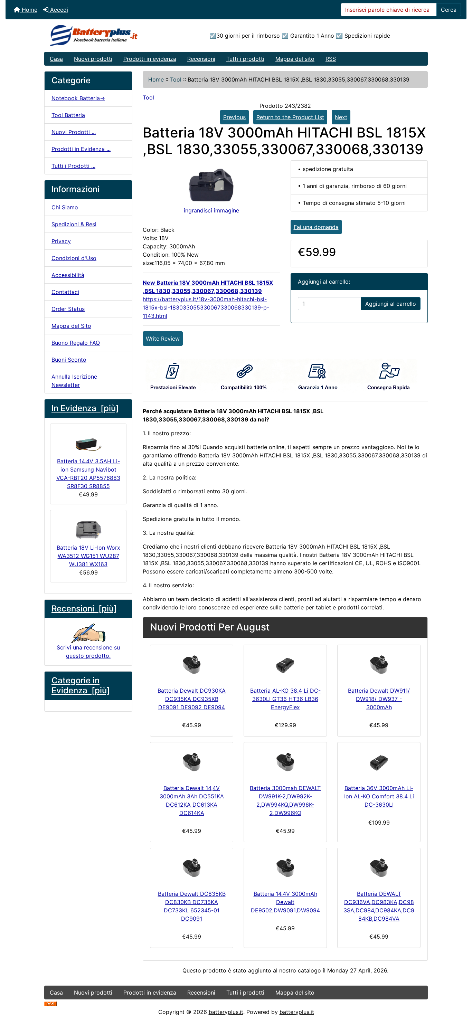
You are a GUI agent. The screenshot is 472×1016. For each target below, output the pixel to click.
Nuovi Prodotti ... (73, 132)
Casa (56, 58)
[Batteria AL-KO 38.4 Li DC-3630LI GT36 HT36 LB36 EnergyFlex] (285, 664)
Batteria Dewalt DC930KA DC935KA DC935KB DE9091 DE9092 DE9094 (192, 699)
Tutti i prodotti (245, 58)
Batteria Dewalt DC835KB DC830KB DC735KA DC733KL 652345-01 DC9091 (192, 906)
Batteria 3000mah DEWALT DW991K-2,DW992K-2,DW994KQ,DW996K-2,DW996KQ (285, 800)
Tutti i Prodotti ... (73, 165)
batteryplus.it (226, 1011)
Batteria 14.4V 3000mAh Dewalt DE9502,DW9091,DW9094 (285, 902)
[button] (459, 981)
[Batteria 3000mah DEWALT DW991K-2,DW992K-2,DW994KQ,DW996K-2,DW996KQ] (285, 762)
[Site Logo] (108, 35)
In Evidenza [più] (85, 408)
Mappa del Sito (71, 325)
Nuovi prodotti (93, 58)
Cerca (448, 9)
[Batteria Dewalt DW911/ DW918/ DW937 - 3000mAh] (379, 664)
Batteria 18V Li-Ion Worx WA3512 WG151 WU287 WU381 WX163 (88, 556)
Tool (175, 79)
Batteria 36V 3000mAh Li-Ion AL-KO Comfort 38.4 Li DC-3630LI (379, 796)
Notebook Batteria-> (78, 98)
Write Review (163, 338)
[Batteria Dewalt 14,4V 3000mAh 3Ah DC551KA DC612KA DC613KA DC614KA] (191, 762)
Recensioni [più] (84, 609)
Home (28, 9)
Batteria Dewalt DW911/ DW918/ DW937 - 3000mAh (379, 699)
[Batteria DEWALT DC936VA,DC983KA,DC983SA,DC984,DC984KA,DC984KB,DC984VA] (379, 867)
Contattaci (65, 291)
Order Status (68, 308)
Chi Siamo (64, 207)
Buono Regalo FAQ (75, 342)
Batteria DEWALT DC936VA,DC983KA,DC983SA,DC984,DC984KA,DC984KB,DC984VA (378, 906)
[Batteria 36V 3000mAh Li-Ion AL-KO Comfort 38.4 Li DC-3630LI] (379, 762)
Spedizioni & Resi (73, 224)
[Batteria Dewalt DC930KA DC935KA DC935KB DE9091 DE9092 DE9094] (191, 664)
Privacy (61, 241)
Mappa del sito (294, 58)
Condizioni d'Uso (73, 258)
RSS (330, 58)
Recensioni (201, 58)
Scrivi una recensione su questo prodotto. (88, 651)
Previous (234, 117)
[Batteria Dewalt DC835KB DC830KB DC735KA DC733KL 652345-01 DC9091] (191, 867)
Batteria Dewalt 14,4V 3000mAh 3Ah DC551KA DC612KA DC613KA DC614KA (192, 800)
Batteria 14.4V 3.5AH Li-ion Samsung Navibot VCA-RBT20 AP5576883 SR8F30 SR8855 (88, 474)
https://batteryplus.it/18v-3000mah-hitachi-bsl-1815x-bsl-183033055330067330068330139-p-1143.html (206, 307)
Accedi (58, 9)
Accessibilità (67, 275)
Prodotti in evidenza (149, 58)
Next (341, 117)
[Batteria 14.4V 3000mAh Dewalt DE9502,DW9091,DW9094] (285, 867)
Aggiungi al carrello (390, 303)
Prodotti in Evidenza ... (81, 148)
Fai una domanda (316, 227)
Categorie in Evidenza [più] (80, 685)
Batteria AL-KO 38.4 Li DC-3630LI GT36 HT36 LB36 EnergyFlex (285, 699)
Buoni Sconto (68, 359)
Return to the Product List (290, 117)
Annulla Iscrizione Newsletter (74, 380)
